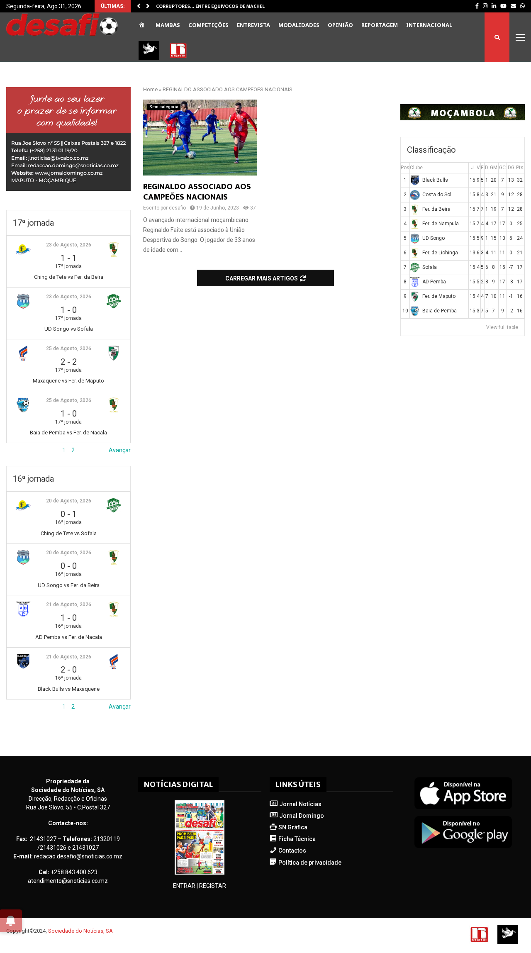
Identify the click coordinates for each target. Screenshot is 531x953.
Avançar (120, 450)
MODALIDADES (298, 25)
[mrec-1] (68, 188)
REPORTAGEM (379, 25)
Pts (520, 168)
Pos (405, 168)
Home (150, 89)
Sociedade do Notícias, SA (80, 931)
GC (502, 168)
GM (493, 168)
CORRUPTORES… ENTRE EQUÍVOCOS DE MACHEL (210, 6)
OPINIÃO (340, 25)
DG (511, 168)
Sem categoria (163, 107)
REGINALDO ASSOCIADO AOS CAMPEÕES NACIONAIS (197, 192)
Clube (416, 168)
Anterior (17, 450)
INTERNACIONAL (429, 25)
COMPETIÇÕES (208, 25)
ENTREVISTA (253, 25)
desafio (177, 208)
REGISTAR (212, 885)
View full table (502, 327)
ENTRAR (184, 885)
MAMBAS (168, 25)
